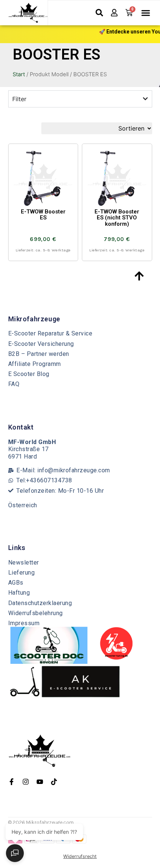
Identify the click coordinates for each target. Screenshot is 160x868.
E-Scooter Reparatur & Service (50, 333)
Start (19, 74)
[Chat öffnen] (15, 853)
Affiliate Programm (34, 363)
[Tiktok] (54, 781)
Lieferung (21, 572)
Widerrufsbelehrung (35, 613)
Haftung (19, 592)
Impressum (24, 623)
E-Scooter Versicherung (41, 343)
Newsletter (23, 562)
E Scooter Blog (28, 373)
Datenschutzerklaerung (40, 603)
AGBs (15, 582)
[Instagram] (25, 781)
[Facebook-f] (11, 781)
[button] (145, 13)
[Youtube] (39, 781)
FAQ (14, 384)
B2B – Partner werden (38, 353)
